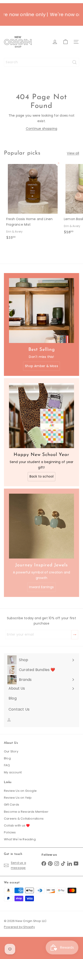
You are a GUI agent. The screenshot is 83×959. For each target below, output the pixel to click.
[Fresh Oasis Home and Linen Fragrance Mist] (32, 202)
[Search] (74, 62)
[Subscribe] (74, 634)
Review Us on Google (20, 791)
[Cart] (65, 42)
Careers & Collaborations (24, 818)
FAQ (7, 765)
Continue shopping (41, 128)
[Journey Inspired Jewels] (41, 526)
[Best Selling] (41, 310)
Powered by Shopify (19, 927)
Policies (10, 832)
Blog (7, 758)
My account (13, 772)
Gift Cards (11, 804)
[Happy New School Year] (41, 415)
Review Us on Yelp (18, 797)
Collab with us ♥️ (17, 825)
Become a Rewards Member (26, 811)
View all (73, 153)
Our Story (11, 751)
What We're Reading (20, 839)
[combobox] (41, 62)
